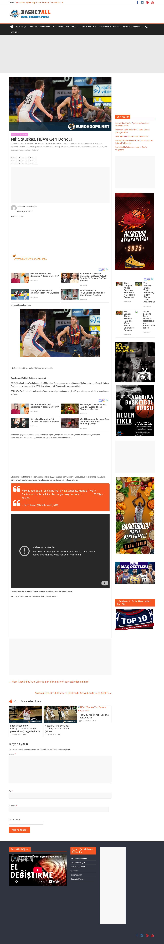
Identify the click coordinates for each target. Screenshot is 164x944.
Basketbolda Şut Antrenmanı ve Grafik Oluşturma (36, 2)
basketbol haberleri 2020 (72, 143)
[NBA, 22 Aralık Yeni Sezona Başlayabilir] (94, 707)
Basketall (30, 143)
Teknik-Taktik (87, 26)
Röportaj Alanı (76, 875)
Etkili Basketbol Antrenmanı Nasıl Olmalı (131, 136)
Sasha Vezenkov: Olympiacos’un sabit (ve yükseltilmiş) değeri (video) (25, 728)
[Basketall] (31, 9)
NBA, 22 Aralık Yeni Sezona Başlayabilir (94, 716)
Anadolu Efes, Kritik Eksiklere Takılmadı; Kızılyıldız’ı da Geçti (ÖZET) (73, 692)
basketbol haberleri (55, 143)
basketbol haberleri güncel (92, 143)
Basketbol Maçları (132, 26)
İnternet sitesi (14, 819)
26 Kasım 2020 (68, 505)
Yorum (12, 754)
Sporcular (74, 871)
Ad (11, 791)
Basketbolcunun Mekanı (65, 26)
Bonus (14, 32)
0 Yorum (40, 143)
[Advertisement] (82, 54)
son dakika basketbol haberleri (92, 147)
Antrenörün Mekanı (40, 26)
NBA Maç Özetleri (77, 866)
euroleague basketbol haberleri (41, 147)
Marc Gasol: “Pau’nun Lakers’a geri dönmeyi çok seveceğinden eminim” (49, 681)
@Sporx (88, 494)
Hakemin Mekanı (77, 879)
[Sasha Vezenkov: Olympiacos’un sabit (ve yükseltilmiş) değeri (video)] (25, 707)
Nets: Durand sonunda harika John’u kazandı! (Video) (57, 728)
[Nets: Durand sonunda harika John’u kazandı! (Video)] (60, 707)
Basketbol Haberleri (109, 26)
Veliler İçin (21, 26)
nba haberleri (75, 147)
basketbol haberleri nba (19, 147)
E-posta (13, 806)
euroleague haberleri (61, 147)
